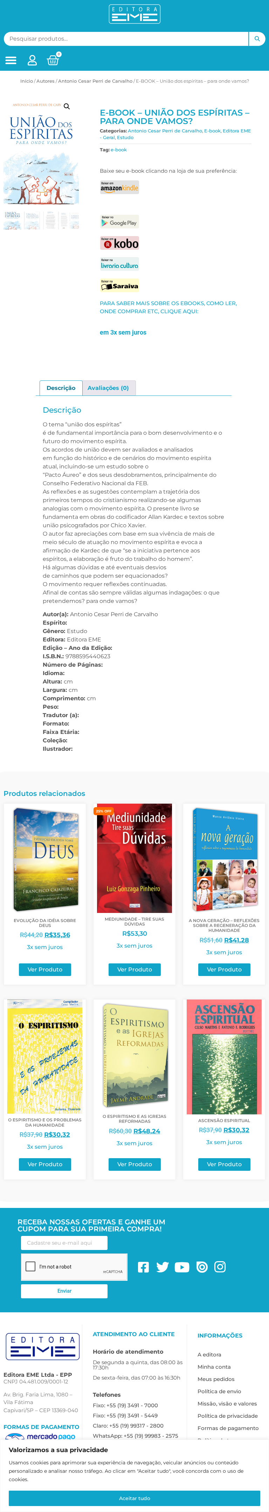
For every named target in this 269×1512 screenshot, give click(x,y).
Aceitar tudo (134, 1498)
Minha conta (214, 1366)
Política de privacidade (228, 1416)
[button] (11, 60)
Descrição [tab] (61, 388)
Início (26, 81)
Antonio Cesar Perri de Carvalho (95, 81)
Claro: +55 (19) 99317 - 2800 (128, 1425)
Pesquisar (257, 39)
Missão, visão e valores (227, 1403)
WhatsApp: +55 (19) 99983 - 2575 (135, 1435)
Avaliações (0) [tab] (108, 388)
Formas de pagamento (228, 1428)
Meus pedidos (216, 1379)
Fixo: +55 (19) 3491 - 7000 (125, 1405)
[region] (134, 1475)
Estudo (125, 137)
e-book (119, 149)
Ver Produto (45, 969)
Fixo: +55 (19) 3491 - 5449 (125, 1415)
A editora (209, 1354)
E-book (212, 130)
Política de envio (219, 1391)
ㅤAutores (45, 81)
